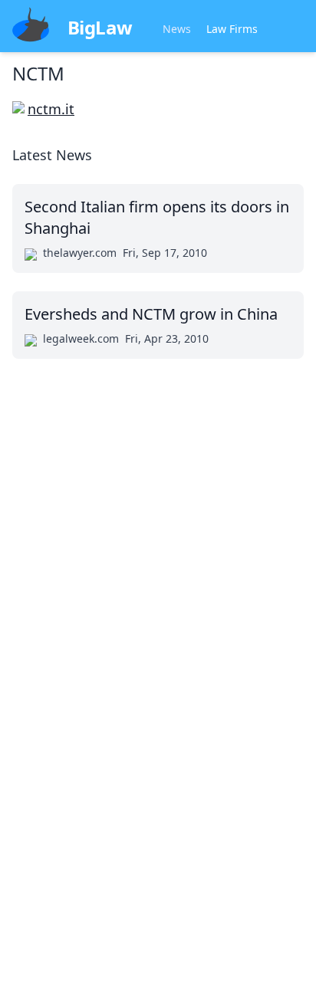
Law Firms (232, 28)
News (177, 28)
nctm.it (51, 109)
